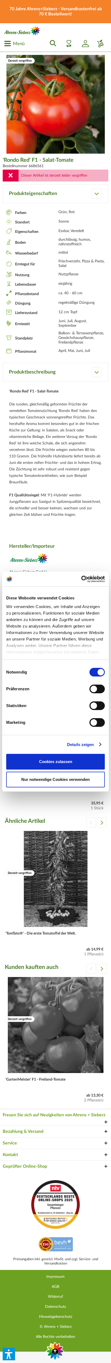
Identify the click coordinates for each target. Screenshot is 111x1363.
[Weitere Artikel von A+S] (28, 560)
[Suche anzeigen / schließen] (51, 43)
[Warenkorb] (98, 43)
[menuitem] (14, 43)
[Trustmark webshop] (55, 1245)
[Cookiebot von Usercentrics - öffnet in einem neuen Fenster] (81, 579)
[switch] (97, 689)
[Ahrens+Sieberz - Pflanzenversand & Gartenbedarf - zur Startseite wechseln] (22, 30)
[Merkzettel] (67, 43)
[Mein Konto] (83, 43)
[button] (9, 1354)
